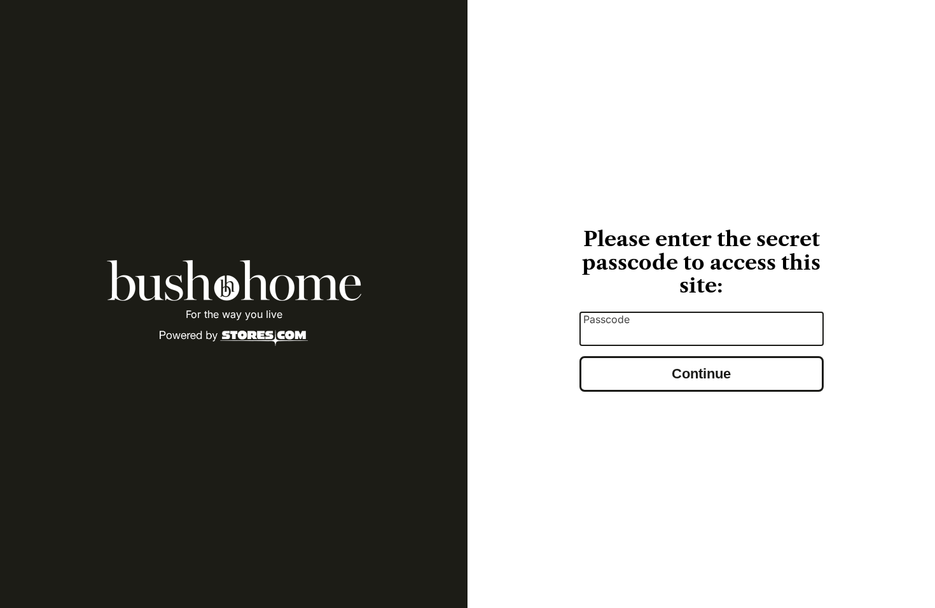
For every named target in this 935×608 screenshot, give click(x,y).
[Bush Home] (234, 280)
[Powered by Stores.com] (234, 339)
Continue (701, 374)
